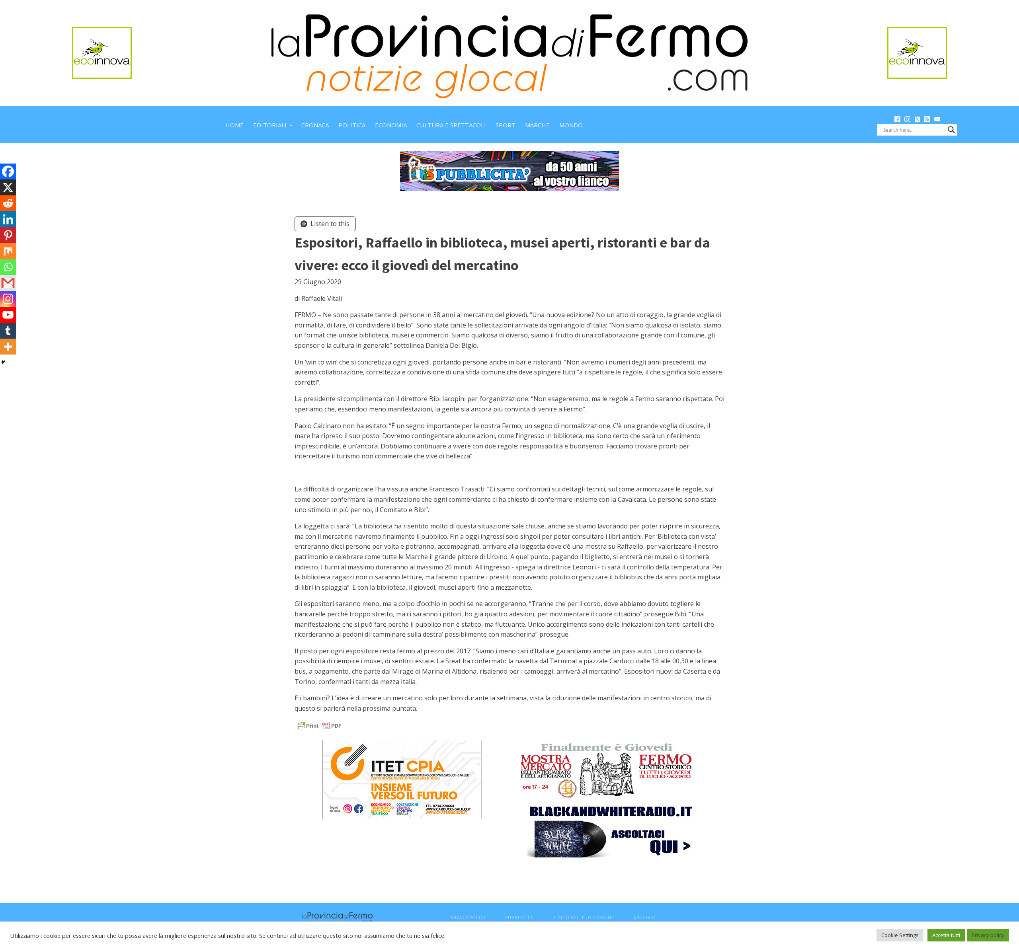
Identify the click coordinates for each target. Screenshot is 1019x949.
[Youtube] (8, 315)
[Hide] (3, 362)
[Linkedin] (8, 219)
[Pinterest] (8, 235)
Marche (537, 125)
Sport (505, 125)
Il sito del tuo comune (583, 917)
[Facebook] (8, 171)
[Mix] (8, 251)
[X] (8, 187)
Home (234, 125)
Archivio (644, 917)
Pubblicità (519, 917)
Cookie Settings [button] (900, 935)
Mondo (571, 125)
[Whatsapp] (8, 267)
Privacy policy (988, 935)
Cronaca (315, 125)
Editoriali (270, 125)
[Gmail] (8, 283)
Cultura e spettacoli (451, 125)
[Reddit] (8, 203)
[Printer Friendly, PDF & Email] (319, 725)
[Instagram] (8, 299)
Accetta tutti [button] (946, 935)
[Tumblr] (8, 331)
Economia (391, 125)
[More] (8, 347)
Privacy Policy (467, 917)
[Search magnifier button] (951, 129)
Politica (351, 125)
